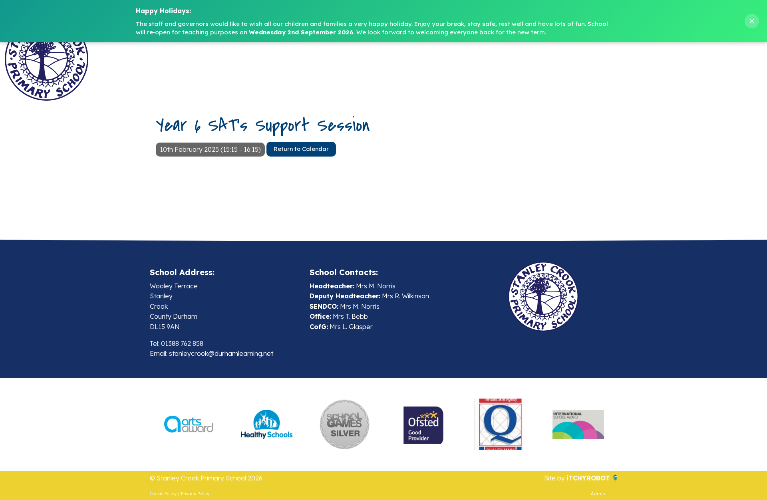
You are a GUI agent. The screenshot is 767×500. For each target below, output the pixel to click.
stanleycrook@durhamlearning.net (221, 353)
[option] (189, 424)
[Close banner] (752, 21)
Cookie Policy (163, 493)
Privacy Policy (195, 493)
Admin (598, 493)
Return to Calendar (301, 149)
